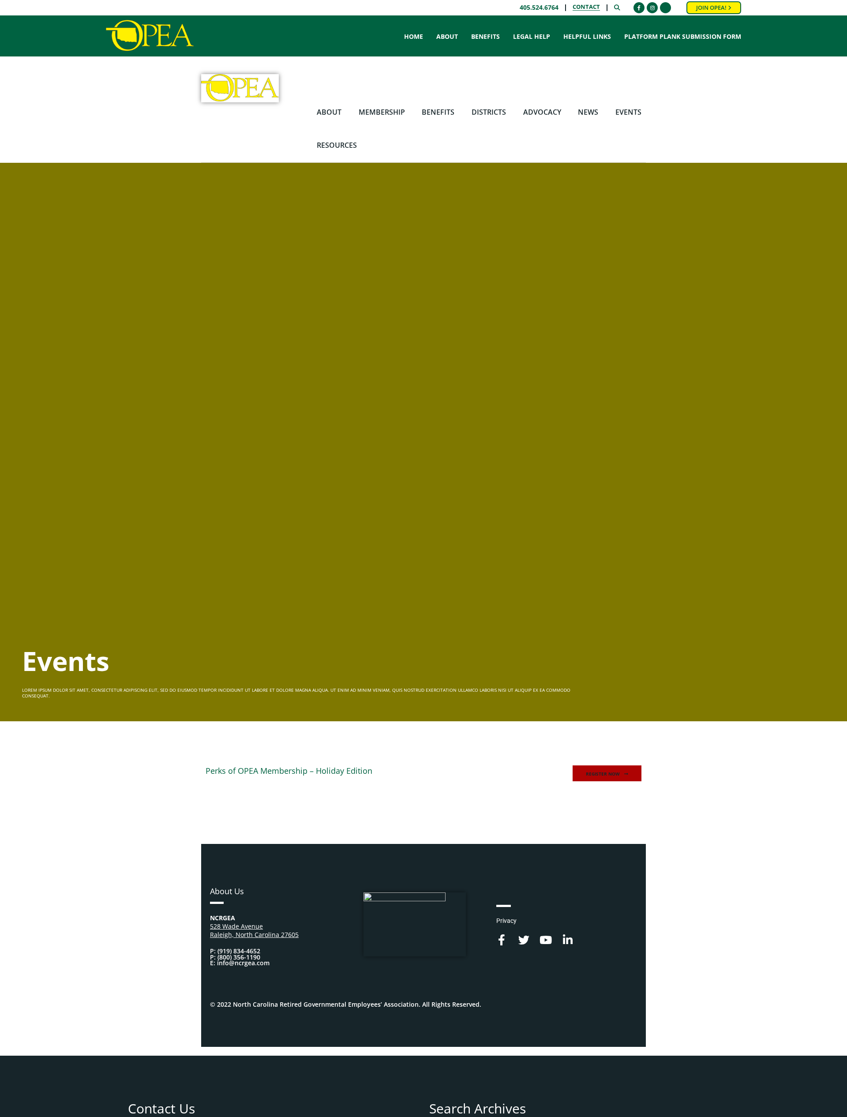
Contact (586, 7)
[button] (607, 773)
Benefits (485, 37)
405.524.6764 (539, 7)
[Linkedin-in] (567, 939)
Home (413, 37)
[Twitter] (523, 939)
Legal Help (531, 37)
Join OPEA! (712, 7)
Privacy (508, 83)
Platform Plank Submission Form (682, 37)
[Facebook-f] (501, 939)
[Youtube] (545, 939)
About (447, 37)
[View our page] (665, 7)
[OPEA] (150, 36)
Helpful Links (587, 37)
